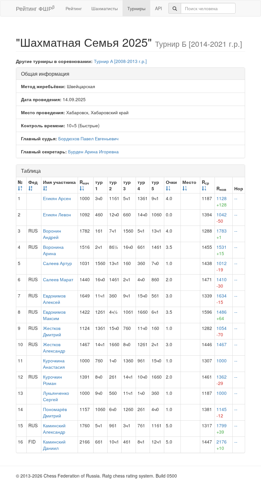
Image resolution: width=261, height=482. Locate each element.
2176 (221, 444)
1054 (221, 331)
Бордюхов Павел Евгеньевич (88, 138)
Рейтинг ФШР (35, 8)
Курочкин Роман (52, 380)
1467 (221, 344)
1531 (221, 250)
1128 (221, 201)
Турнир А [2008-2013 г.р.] (120, 61)
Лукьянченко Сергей (56, 396)
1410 (221, 282)
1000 (221, 360)
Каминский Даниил (54, 444)
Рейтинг (74, 8)
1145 (221, 412)
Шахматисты (104, 8)
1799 (221, 428)
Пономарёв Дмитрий (55, 412)
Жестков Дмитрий (52, 331)
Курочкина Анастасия (54, 363)
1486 (221, 315)
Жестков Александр (54, 347)
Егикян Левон (57, 214)
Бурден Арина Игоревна (93, 151)
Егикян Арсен (57, 198)
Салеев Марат (58, 279)
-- (235, 198)
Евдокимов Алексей (54, 298)
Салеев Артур (57, 263)
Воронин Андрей (52, 233)
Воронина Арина (53, 250)
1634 (221, 298)
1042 (221, 217)
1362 (221, 380)
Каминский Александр (54, 428)
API (158, 8)
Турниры (136, 8)
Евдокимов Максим (54, 315)
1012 (221, 266)
